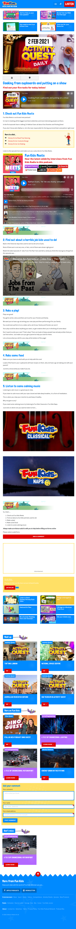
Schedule (10, 903)
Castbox (53, 170)
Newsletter (30, 890)
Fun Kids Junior (48, 903)
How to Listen (19, 903)
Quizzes (56, 897)
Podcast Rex (60, 909)
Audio (25, 897)
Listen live (10, 588)
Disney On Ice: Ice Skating (16, 144)
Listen (69, 4)
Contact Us (11, 909)
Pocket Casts (31, 170)
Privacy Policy (32, 909)
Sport (20, 897)
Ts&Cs (25, 909)
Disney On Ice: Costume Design (18, 141)
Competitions (37, 897)
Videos (30, 897)
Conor (39, 903)
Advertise (19, 909)
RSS (59, 170)
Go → (8, 671)
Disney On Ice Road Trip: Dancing (19, 138)
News (15, 897)
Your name (6, 803)
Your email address (9, 811)
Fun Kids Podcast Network (46, 909)
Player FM (63, 166)
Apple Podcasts (32, 166)
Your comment (8, 789)
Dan (31, 903)
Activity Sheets (48, 897)
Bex (35, 903)
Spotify (43, 166)
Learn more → (48, 744)
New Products (64, 897)
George (27, 903)
